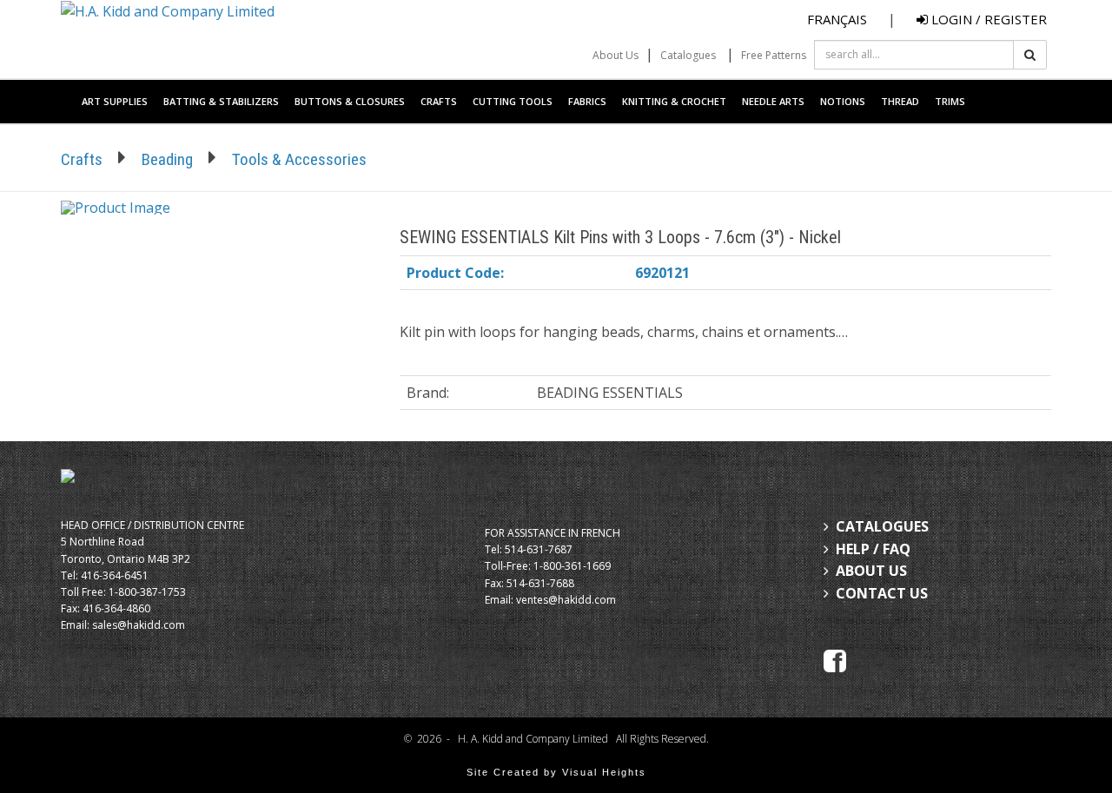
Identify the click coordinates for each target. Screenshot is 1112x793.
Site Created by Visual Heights (556, 772)
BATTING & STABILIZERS (221, 101)
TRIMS (950, 101)
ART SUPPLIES (115, 101)
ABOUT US (871, 570)
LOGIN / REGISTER (987, 19)
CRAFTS (438, 101)
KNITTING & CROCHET (674, 101)
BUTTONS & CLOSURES (350, 101)
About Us (615, 55)
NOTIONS (842, 101)
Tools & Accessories (299, 159)
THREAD (900, 101)
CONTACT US (882, 593)
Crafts (82, 159)
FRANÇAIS (837, 19)
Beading (167, 159)
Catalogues (688, 55)
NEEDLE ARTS (773, 101)
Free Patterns (773, 55)
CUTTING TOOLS (513, 101)
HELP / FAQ (873, 548)
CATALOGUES (882, 526)
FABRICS (587, 101)
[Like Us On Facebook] (835, 660)
